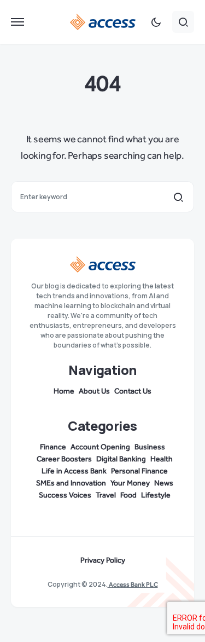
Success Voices (65, 495)
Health (161, 459)
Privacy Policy (102, 560)
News (163, 483)
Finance (53, 447)
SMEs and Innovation (71, 483)
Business (149, 447)
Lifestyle (156, 495)
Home (64, 391)
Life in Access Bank (74, 471)
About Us (94, 391)
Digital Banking (121, 459)
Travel (106, 495)
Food (128, 495)
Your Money (130, 483)
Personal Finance (139, 471)
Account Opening (100, 447)
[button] (17, 22)
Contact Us (132, 391)
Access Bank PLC (133, 584)
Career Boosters (64, 459)
